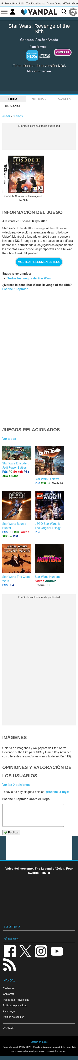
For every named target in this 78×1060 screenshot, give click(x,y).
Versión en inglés (39, 1042)
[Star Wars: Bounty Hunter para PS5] (16, 505)
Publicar (13, 832)
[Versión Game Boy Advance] (45, 55)
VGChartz (8, 1028)
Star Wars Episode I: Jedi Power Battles (15, 465)
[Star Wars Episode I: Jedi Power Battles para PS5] (16, 452)
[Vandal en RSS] (9, 964)
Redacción (9, 988)
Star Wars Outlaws (47, 479)
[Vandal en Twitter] (25, 951)
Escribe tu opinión (15, 289)
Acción (40, 39)
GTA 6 (66, 3)
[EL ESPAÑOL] (73, 12)
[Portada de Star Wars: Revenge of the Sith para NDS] (23, 174)
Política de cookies (13, 1017)
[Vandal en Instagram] (41, 951)
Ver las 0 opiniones (16, 784)
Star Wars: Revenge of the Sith (39, 28)
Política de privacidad (15, 1005)
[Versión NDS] (32, 55)
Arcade (53, 39)
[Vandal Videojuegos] (39, 11)
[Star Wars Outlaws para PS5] (49, 460)
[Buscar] (64, 11)
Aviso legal (9, 1011)
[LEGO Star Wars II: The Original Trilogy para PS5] (49, 505)
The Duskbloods (35, 3)
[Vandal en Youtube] (56, 951)
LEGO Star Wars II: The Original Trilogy (48, 525)
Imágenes (12, 105)
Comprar (62, 52)
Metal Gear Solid (14, 3)
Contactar (8, 994)
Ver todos (9, 438)
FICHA (12, 99)
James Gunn (54, 3)
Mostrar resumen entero (39, 262)
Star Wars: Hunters (47, 576)
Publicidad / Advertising (16, 999)
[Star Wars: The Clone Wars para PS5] (16, 558)
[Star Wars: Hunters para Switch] (49, 558)
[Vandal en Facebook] (9, 951)
